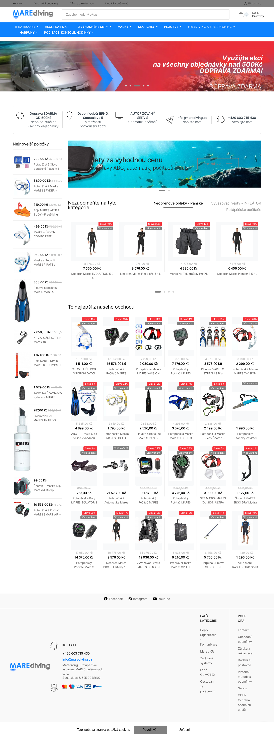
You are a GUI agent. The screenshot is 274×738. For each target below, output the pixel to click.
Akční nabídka (57, 27)
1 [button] (126, 85)
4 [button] (143, 85)
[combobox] (146, 14)
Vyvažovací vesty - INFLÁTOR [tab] (236, 203)
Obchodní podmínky (46, 3)
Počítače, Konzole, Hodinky (67, 32)
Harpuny (27, 32)
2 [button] (130, 85)
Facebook (116, 599)
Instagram (140, 599)
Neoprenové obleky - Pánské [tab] (178, 203)
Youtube (164, 599)
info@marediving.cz (77, 659)
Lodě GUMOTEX (207, 672)
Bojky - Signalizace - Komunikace (208, 637)
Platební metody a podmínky (245, 677)
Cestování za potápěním (207, 686)
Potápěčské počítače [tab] (243, 210)
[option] (137, 66)
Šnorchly (146, 27)
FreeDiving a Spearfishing (210, 27)
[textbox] (146, 14)
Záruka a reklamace (81, 3)
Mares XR (207, 651)
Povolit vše (150, 729)
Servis (242, 688)
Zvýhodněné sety (93, 27)
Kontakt (17, 3)
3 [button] (137, 85)
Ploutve (171, 27)
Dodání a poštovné (116, 3)
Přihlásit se (254, 3)
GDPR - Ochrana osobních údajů (244, 702)
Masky (123, 27)
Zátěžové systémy (206, 660)
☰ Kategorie (25, 27)
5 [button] (148, 85)
